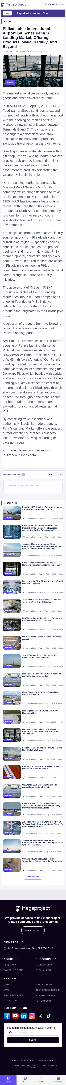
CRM (6, 984)
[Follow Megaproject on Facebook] (7, 1016)
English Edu (43, 970)
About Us (11, 959)
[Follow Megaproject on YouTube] (15, 1016)
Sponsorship (44, 965)
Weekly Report (45, 985)
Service (10, 978)
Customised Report (48, 990)
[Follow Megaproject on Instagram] (32, 1016)
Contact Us (14, 942)
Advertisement (13, 995)
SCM (6, 990)
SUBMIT (33, 1040)
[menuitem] (8, 1080)
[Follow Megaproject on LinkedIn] (24, 1016)
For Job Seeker (45, 995)
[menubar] (33, 1080)
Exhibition (10, 1001)
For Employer (44, 1001)
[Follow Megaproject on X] (40, 1016)
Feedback (10, 965)
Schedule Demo (14, 970)
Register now (32, 930)
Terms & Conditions (22, 1061)
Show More (32, 876)
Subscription (46, 959)
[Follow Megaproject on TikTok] (48, 1016)
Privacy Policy (46, 1061)
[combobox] (55, 474)
